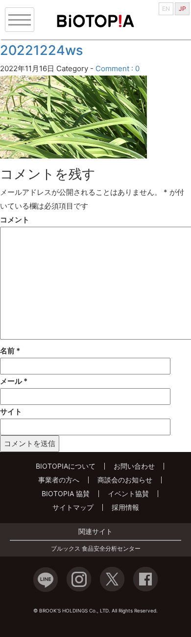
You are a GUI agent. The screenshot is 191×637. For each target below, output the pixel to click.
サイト (11, 411)
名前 (10, 350)
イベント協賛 (128, 493)
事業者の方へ (58, 480)
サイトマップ (73, 507)
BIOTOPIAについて (66, 466)
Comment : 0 (118, 68)
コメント (14, 219)
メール (13, 381)
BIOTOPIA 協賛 (66, 493)
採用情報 (125, 507)
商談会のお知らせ (124, 480)
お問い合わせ (134, 466)
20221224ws (41, 50)
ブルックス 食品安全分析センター (96, 549)
